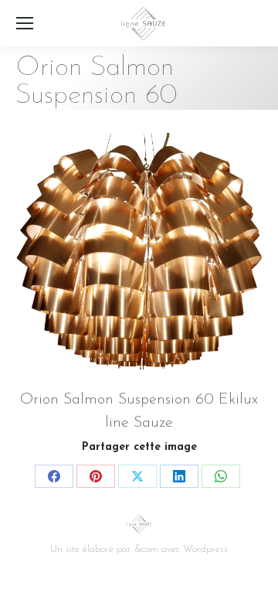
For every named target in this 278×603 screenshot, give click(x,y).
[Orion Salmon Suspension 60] (139, 256)
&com (146, 549)
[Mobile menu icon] (24, 23)
